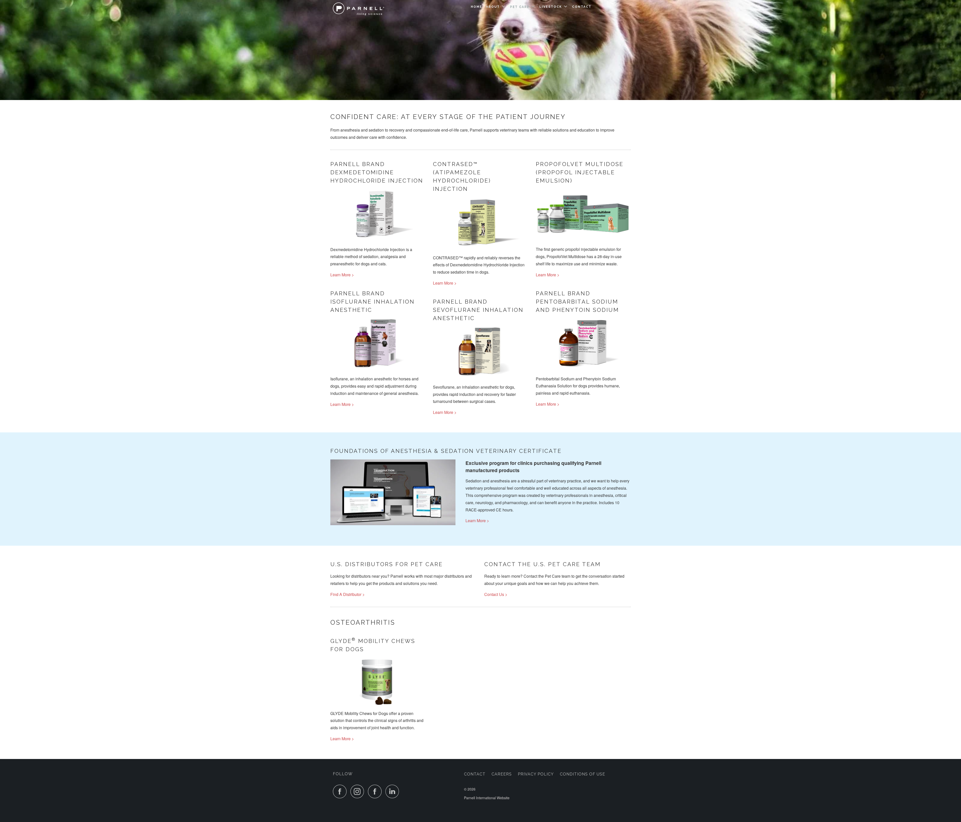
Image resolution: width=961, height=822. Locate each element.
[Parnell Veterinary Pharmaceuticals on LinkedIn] (393, 791)
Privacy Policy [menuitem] (536, 774)
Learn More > (342, 275)
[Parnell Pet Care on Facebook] (341, 791)
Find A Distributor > (347, 594)
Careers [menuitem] (502, 774)
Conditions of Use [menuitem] (582, 774)
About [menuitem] (493, 7)
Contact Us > (495, 594)
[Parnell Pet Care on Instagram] (358, 791)
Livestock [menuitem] (550, 7)
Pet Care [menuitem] (519, 7)
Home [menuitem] (476, 7)
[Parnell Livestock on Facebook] (376, 791)
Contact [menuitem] (581, 7)
